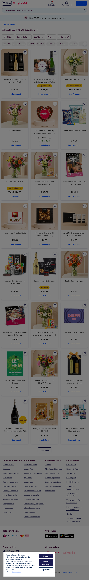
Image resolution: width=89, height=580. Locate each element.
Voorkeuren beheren (46, 570)
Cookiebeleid (16, 572)
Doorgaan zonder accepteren (46, 563)
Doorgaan (46, 556)
